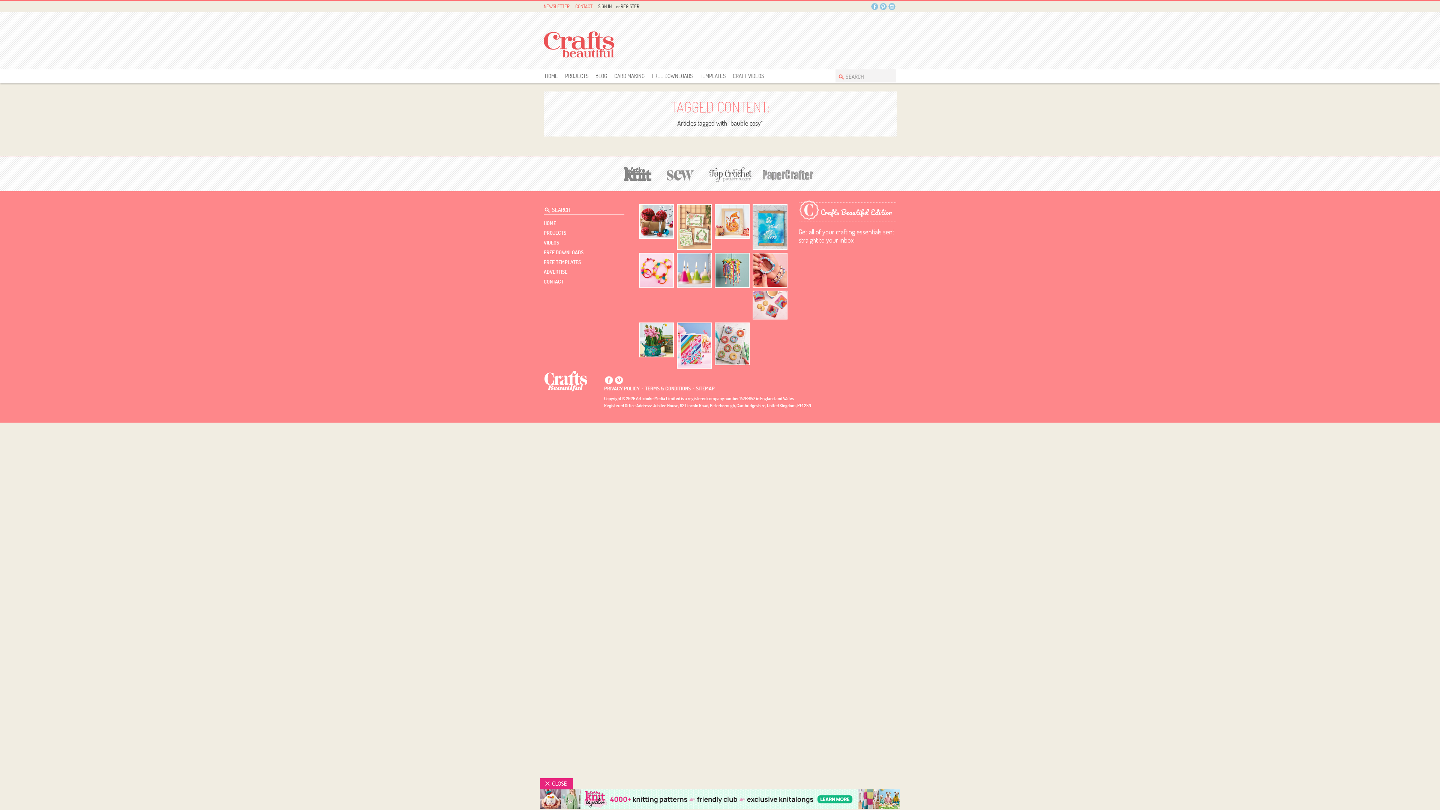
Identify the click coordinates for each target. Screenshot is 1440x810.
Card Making (629, 76)
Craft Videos (748, 76)
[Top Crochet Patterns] (729, 174)
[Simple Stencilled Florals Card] (694, 345)
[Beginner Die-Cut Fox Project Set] (732, 221)
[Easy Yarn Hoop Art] (656, 270)
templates (713, 76)
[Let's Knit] (638, 173)
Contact (583, 6)
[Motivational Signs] (770, 227)
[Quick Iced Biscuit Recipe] (732, 343)
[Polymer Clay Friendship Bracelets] (770, 270)
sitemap (705, 388)
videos (551, 242)
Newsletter (557, 6)
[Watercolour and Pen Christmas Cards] (694, 227)
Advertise (555, 271)
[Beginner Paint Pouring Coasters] (770, 305)
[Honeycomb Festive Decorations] (656, 221)
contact (554, 281)
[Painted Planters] (656, 340)
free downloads (672, 76)
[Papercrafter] (787, 174)
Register (630, 6)
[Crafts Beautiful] (566, 381)
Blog (601, 76)
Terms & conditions (668, 388)
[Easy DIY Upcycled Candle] (694, 270)
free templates (562, 262)
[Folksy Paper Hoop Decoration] (732, 270)
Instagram (892, 6)
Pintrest (883, 6)
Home (551, 76)
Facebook (874, 6)
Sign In (605, 6)
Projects (576, 76)
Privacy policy (622, 388)
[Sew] (680, 174)
